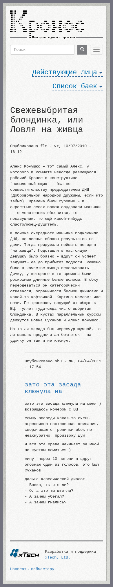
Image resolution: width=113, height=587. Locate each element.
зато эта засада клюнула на (53, 388)
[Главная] (47, 22)
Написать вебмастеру (32, 569)
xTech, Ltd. (57, 557)
